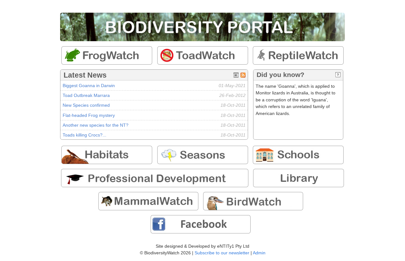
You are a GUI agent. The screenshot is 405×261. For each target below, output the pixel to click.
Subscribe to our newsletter (222, 252)
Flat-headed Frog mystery (89, 115)
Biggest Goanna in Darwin (89, 85)
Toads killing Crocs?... (84, 134)
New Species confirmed (86, 105)
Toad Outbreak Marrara (86, 95)
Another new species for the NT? (95, 125)
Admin (259, 252)
